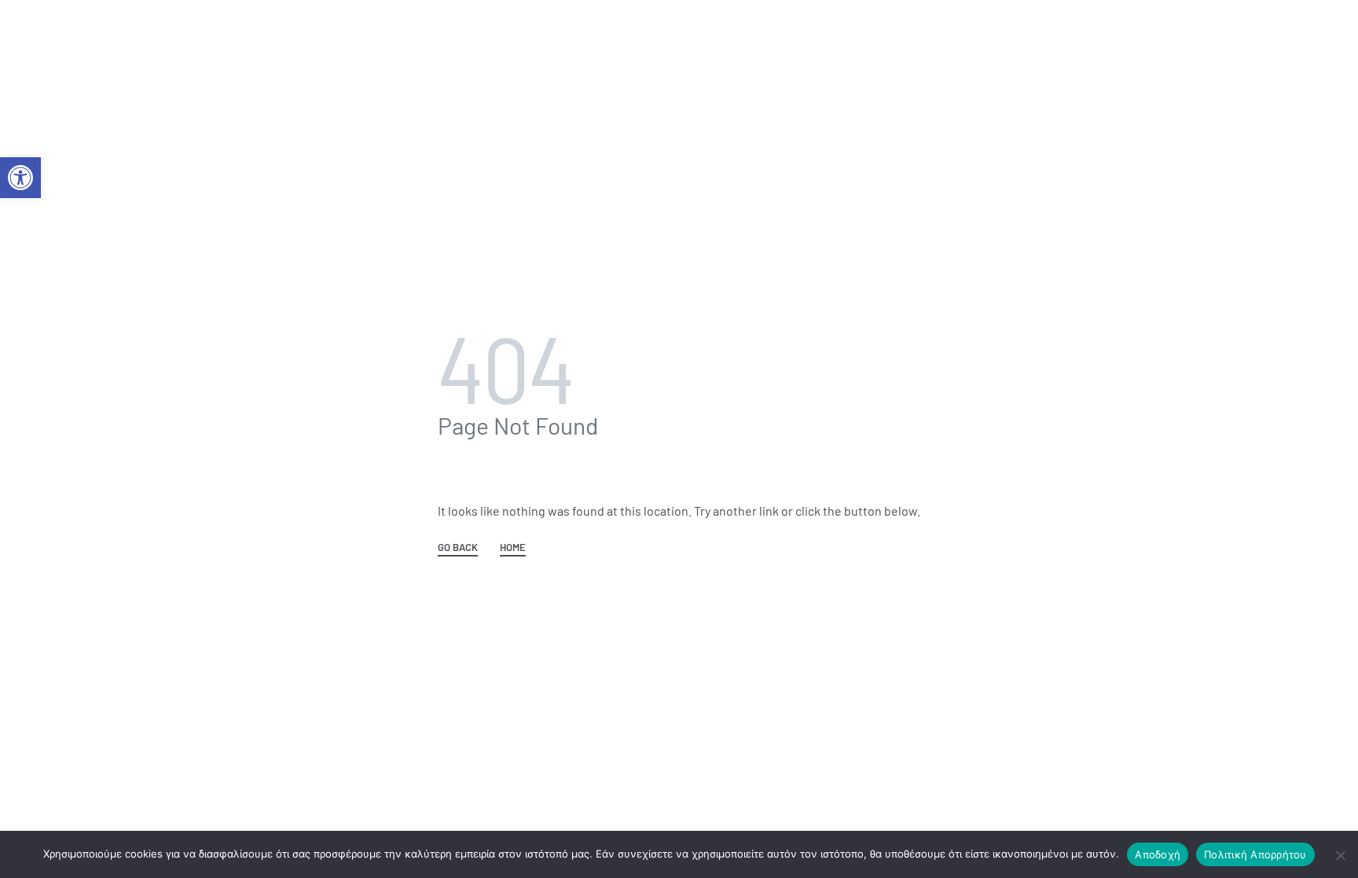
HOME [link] (513, 547)
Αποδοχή (1157, 854)
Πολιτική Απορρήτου (1255, 854)
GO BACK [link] (458, 547)
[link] (20, 177)
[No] (1340, 852)
